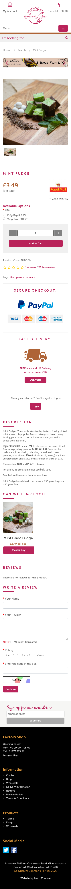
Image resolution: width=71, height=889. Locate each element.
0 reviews (30, 267)
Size (7, 210)
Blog (9, 779)
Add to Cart (36, 243)
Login (35, 406)
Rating (9, 650)
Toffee (10, 818)
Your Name (12, 598)
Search (22, 50)
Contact (11, 775)
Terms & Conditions (17, 798)
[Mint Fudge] (35, 111)
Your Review (13, 614)
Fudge (9, 822)
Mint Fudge (39, 50)
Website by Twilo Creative (35, 878)
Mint (12, 277)
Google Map (10, 755)
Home (6, 50)
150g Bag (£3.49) (16, 215)
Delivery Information (18, 786)
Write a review (46, 267)
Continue (10, 689)
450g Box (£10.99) (17, 219)
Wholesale (12, 783)
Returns (10, 790)
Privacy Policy (14, 794)
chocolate (29, 277)
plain (19, 277)
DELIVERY (35, 379)
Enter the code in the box (21, 663)
